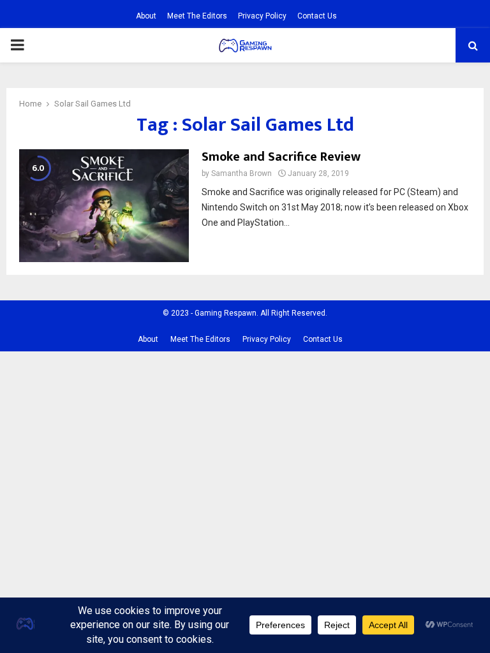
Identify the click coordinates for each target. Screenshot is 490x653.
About (146, 15)
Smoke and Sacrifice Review (281, 157)
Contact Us (317, 15)
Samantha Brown (241, 173)
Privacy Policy (262, 15)
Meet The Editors (197, 15)
